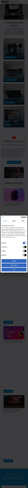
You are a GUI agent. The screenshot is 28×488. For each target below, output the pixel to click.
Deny (14, 269)
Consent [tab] (5, 220)
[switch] (25, 247)
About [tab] (23, 220)
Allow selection (14, 265)
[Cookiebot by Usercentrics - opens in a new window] (21, 217)
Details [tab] (14, 220)
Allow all (14, 261)
